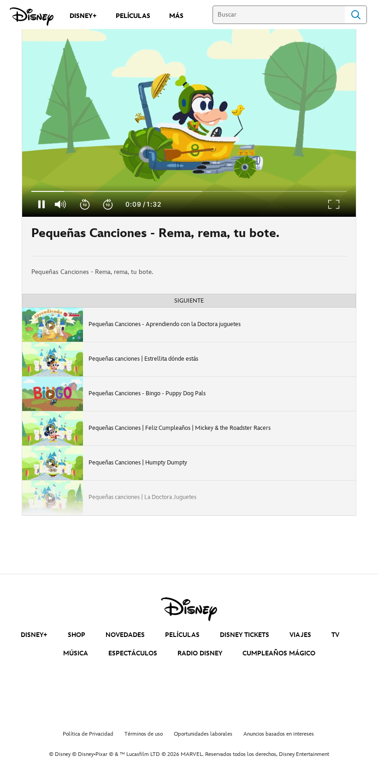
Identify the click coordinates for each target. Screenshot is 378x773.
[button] (85, 204)
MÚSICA (75, 653)
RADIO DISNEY (199, 653)
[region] (189, 123)
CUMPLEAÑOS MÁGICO (278, 653)
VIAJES (300, 635)
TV (335, 635)
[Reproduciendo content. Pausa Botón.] (41, 204)
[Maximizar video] (334, 204)
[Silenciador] (61, 204)
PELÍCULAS (182, 635)
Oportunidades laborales (203, 734)
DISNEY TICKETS (244, 635)
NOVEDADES (125, 635)
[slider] (189, 191)
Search (356, 15)
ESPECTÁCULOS (132, 653)
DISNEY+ (34, 635)
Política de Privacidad (88, 734)
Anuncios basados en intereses (278, 734)
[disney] (189, 609)
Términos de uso (143, 734)
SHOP (76, 635)
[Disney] (31, 16)
